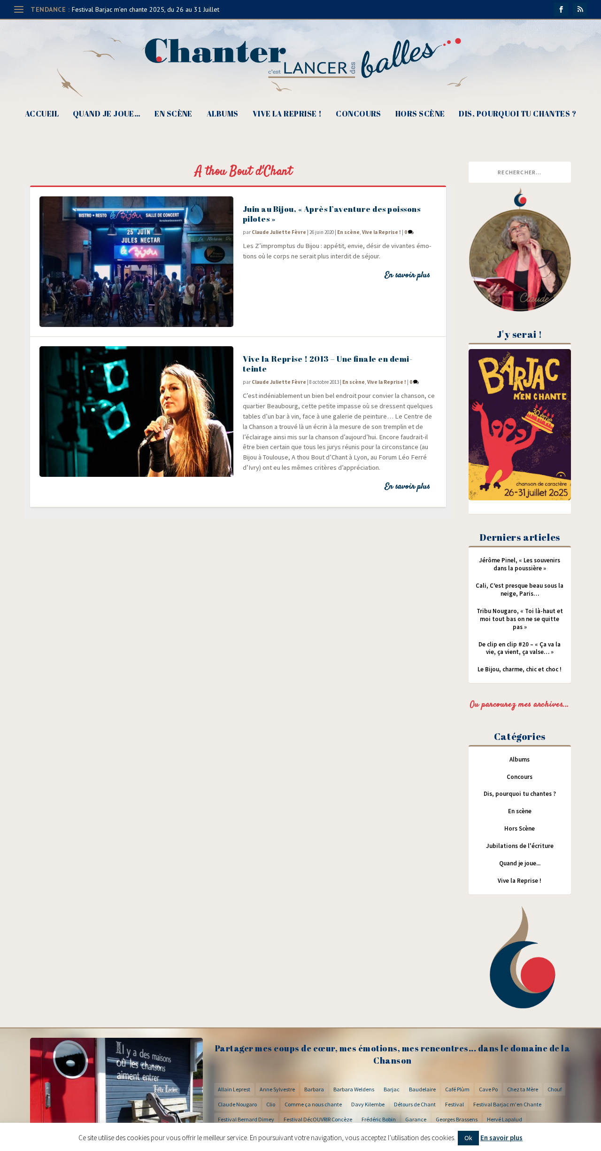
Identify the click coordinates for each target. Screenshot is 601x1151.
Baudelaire (422, 1089)
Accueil (42, 114)
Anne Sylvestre (277, 1089)
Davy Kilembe (368, 1104)
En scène (173, 114)
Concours (358, 114)
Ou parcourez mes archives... (520, 705)
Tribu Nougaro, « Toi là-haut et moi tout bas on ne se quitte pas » (520, 619)
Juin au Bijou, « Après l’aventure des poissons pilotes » (332, 213)
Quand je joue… (106, 114)
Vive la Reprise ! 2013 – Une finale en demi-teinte (328, 363)
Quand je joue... (519, 863)
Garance (415, 1119)
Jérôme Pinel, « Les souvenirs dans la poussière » (519, 564)
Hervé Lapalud (504, 1119)
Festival (454, 1104)
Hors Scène (420, 114)
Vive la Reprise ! (287, 114)
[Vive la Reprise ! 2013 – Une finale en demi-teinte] (136, 411)
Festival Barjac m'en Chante (507, 1104)
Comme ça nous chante (313, 1104)
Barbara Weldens (353, 1089)
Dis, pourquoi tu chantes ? (517, 114)
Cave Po (488, 1089)
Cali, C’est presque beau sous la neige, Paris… (519, 590)
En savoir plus (407, 275)
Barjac (392, 1089)
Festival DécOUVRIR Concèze (318, 1119)
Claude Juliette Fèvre (279, 232)
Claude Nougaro (237, 1104)
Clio (270, 1104)
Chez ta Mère (522, 1089)
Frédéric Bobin (379, 1119)
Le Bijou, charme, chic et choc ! (520, 669)
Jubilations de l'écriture (520, 846)
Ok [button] (468, 1138)
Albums (223, 114)
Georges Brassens (457, 1119)
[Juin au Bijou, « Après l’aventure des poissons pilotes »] (136, 261)
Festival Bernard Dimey (246, 1119)
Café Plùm (457, 1089)
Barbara (314, 1089)
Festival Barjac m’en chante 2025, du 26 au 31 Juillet (145, 9)
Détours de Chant (415, 1104)
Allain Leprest (234, 1089)
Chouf (554, 1089)
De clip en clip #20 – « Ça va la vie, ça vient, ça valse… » (519, 648)
